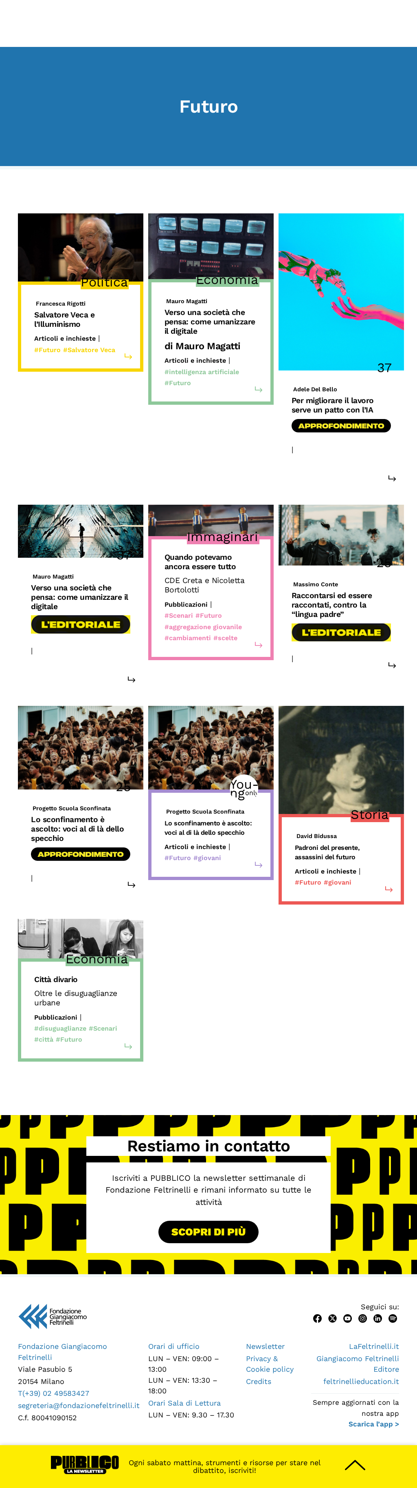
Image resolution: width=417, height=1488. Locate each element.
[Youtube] (347, 1317)
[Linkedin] (377, 1317)
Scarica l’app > (374, 1424)
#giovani (337, 659)
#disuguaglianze (60, 1028)
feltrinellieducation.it (361, 1381)
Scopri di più (208, 1232)
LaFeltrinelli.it (374, 1346)
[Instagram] (362, 1317)
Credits (258, 1381)
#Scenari (179, 615)
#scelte (225, 638)
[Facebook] (317, 1317)
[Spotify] (392, 1317)
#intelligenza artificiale (202, 372)
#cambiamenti (188, 638)
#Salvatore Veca (89, 350)
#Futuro (47, 350)
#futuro (304, 460)
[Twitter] (332, 1317)
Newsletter (265, 1346)
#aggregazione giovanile (203, 627)
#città (43, 1039)
